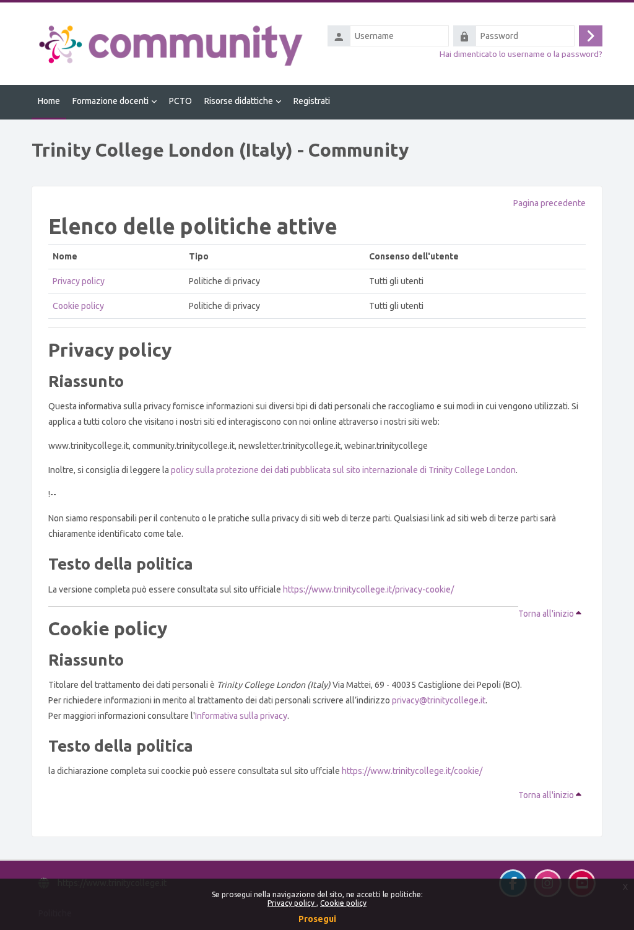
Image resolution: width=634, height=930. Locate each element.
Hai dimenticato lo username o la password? (521, 54)
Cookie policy (343, 903)
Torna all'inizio (547, 614)
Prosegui (317, 919)
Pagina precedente (549, 203)
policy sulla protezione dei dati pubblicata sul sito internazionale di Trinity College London (343, 470)
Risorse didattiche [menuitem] (238, 101)
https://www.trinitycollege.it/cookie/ (412, 771)
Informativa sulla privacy (241, 716)
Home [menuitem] (49, 101)
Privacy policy (291, 903)
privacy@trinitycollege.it (438, 700)
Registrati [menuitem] (311, 101)
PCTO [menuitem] (180, 101)
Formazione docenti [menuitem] (110, 101)
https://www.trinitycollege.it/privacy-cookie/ (368, 589)
